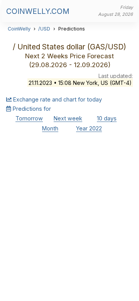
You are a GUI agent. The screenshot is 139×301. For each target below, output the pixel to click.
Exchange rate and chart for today (57, 99)
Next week (68, 118)
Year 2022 (89, 128)
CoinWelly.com (38, 11)
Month (50, 128)
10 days (107, 118)
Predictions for (31, 108)
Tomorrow (29, 118)
